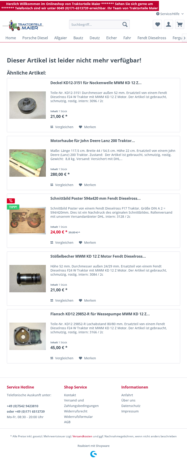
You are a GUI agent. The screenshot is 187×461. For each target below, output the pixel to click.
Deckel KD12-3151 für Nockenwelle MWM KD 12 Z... (96, 82)
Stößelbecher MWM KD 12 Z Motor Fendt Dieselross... (98, 256)
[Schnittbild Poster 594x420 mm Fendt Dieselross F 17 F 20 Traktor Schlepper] (27, 220)
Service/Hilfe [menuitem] (169, 14)
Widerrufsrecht (75, 411)
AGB (67, 422)
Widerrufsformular (78, 416)
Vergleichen (63, 127)
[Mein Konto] (168, 24)
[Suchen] (125, 24)
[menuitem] (99, 24)
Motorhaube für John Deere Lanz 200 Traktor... (92, 140)
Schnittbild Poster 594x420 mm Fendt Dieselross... (95, 198)
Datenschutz (130, 406)
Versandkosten (82, 436)
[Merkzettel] (157, 24)
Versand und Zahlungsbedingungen (81, 403)
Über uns (128, 400)
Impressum (130, 411)
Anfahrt (127, 395)
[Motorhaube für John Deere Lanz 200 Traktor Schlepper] (27, 163)
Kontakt (70, 395)
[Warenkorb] (179, 24)
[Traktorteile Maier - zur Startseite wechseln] (23, 25)
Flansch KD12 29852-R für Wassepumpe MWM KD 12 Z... (100, 314)
